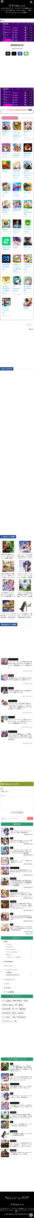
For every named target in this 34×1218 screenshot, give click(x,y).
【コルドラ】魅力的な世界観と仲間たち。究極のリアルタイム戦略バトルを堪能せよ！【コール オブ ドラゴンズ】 (21, 1116)
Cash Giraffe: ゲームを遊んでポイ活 (27, 229)
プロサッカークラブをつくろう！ (5, 310)
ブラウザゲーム (7, 1021)
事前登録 (22, 1009)
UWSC (26, 1001)
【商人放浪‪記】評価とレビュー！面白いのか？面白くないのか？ (8, 575)
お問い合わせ (12, 1198)
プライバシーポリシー (13, 1197)
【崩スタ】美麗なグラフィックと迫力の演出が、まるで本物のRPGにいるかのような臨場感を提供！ (21, 928)
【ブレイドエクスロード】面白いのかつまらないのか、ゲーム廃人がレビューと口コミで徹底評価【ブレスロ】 (20, 721)
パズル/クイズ (13, 890)
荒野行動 (26, 308)
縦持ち (11, 1005)
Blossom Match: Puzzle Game (28, 212)
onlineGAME (6, 1009)
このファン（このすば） (14, 957)
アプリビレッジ (17, 5)
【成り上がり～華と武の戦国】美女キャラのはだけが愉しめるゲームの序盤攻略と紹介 (21, 917)
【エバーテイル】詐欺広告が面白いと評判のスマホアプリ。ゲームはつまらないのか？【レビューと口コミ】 (21, 1078)
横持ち (21, 1005)
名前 (1, 789)
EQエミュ (9, 954)
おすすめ (11, 688)
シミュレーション (13, 659)
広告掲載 (26, 1197)
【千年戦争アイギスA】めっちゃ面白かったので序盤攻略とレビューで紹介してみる (21, 1106)
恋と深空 (15, 247)
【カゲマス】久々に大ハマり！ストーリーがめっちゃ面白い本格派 (24, 575)
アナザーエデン (13, 701)
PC (17, 1009)
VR (13, 1009)
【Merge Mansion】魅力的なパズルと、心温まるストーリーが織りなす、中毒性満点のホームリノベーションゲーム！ (21, 894)
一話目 (13, 1017)
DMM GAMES (17, 1001)
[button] (8, 53)
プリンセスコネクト (12, 952)
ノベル (6, 984)
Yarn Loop (5, 170)
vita (15, 1021)
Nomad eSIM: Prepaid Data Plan (6, 266)
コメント (3, 795)
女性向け (21, 1013)
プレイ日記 (6, 1017)
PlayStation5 (21, 1017)
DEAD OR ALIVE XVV (13, 975)
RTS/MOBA (13, 878)
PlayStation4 (6, 1013)
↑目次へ (29, 324)
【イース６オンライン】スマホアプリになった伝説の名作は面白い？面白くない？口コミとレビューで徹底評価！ (21, 851)
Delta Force (27, 247)
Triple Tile (4, 229)
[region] (17, 71)
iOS (16, 1005)
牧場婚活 (11, 675)
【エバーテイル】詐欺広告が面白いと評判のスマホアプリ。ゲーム (24, 556)
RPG (11, 828)
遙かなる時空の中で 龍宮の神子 (27, 288)
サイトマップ (23, 1198)
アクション (11, 717)
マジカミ (9, 944)
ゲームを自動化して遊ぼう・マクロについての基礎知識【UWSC (24, 615)
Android (4, 1005)
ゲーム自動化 (9, 992)
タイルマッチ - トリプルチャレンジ (28, 266)
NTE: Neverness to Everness (16, 288)
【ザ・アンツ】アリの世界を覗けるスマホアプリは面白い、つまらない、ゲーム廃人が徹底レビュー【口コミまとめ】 (21, 1144)
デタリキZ (10, 947)
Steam (14, 1013)
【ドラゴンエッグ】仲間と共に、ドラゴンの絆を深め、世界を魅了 (8, 615)
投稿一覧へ (29, 933)
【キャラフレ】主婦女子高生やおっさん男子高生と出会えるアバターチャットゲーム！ (21, 871)
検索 (30, 818)
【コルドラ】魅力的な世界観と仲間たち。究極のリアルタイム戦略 (24, 594)
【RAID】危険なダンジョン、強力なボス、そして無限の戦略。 (8, 556)
